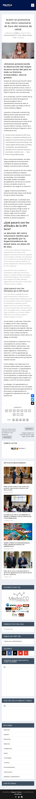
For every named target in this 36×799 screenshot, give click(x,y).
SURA (19, 35)
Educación (7, 739)
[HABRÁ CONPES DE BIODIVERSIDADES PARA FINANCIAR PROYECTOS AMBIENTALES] (18, 531)
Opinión (6, 734)
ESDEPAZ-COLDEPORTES (12, 777)
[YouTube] (20, 653)
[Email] (32, 403)
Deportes (7, 744)
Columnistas (8, 772)
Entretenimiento (9, 767)
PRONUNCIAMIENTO (10, 35)
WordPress (18, 794)
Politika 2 (17, 33)
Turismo (6, 762)
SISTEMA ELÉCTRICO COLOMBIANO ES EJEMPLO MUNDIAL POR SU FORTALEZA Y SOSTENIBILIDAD (17, 516)
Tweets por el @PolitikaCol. (13, 641)
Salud (5, 753)
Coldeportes (8, 748)
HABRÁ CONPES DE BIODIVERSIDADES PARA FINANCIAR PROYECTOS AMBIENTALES (17, 544)
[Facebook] (9, 653)
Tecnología (7, 758)
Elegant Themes (16, 792)
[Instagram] (15, 653)
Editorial (7, 730)
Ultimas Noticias (27, 35)
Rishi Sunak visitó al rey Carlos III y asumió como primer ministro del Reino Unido (16, 488)
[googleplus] (26, 653)
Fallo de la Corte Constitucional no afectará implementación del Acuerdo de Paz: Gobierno (18, 572)
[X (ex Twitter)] (4, 653)
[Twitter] (32, 399)
